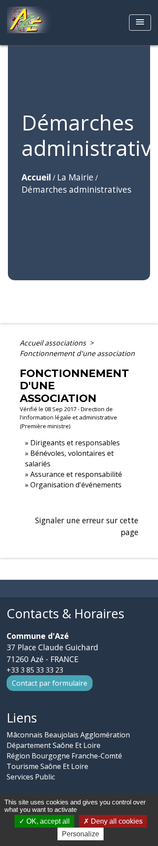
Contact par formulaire (49, 683)
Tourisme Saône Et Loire (47, 766)
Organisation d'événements (76, 485)
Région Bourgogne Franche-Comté (64, 756)
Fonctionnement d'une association (77, 353)
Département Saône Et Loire (54, 745)
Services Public (31, 777)
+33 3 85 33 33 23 (35, 670)
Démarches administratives (76, 189)
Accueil (36, 177)
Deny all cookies (116, 821)
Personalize (80, 834)
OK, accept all (47, 821)
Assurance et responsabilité (76, 474)
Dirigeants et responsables (75, 443)
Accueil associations (54, 343)
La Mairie (75, 177)
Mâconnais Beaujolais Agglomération (68, 735)
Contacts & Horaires (65, 613)
